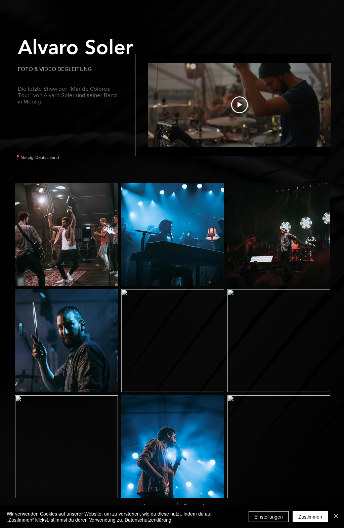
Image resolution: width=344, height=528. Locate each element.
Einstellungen (268, 516)
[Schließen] (336, 517)
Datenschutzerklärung (148, 519)
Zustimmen (310, 516)
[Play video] (239, 104)
